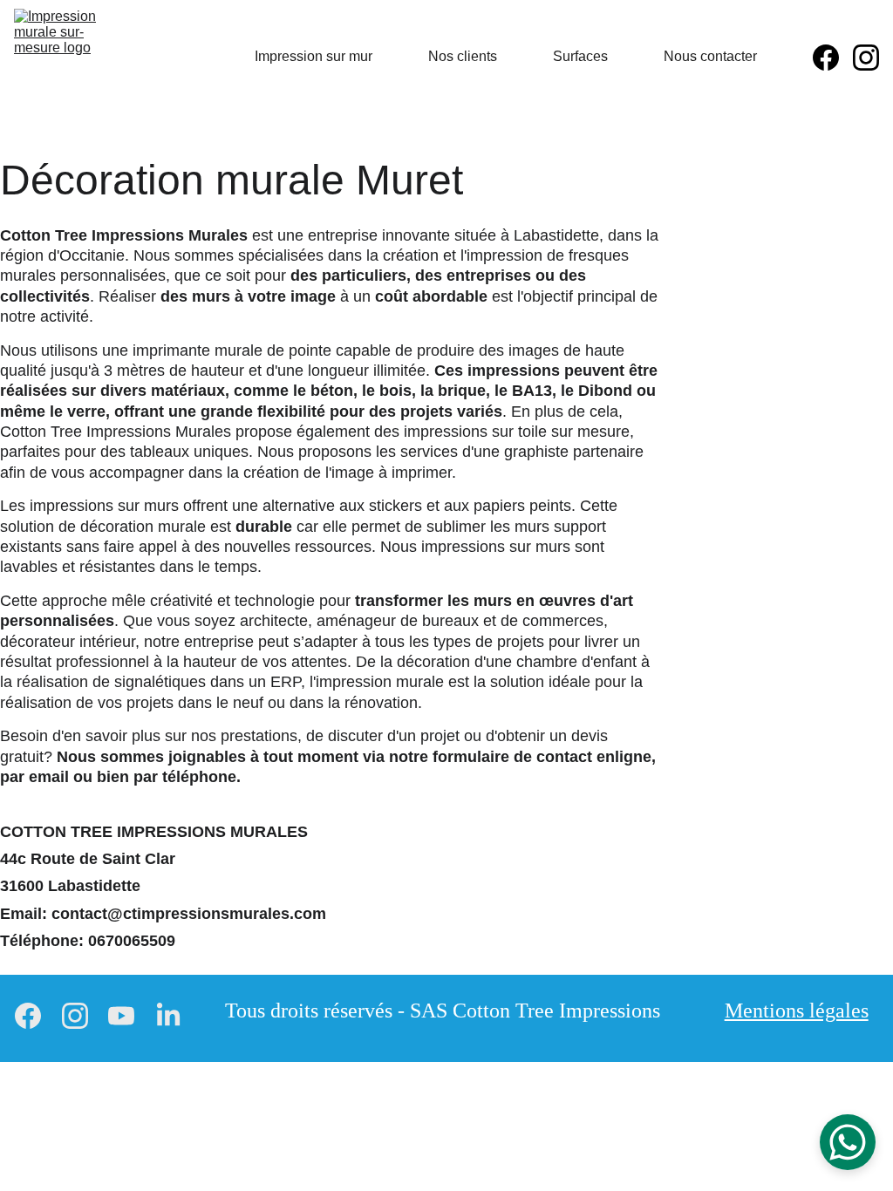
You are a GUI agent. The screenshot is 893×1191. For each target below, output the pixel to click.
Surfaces (580, 56)
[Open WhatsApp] (848, 1142)
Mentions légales (797, 1010)
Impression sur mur (313, 56)
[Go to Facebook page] (833, 57)
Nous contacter (710, 56)
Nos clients (462, 56)
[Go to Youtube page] (121, 1016)
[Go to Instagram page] (866, 57)
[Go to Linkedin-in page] (168, 1016)
